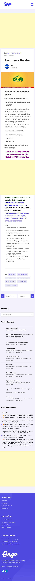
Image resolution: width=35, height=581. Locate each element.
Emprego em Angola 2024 (23, 278)
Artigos (7, 53)
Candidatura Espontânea (8, 522)
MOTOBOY (5, 412)
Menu (32, 4)
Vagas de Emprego (7, 505)
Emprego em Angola (10, 278)
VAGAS (16, 202)
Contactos (4, 503)
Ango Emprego (12, 274)
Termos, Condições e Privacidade (11, 544)
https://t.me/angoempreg (19, 205)
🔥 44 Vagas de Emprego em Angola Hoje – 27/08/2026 (17, 415)
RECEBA (7, 202)
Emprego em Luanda (10, 281)
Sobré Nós (4, 500)
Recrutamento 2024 (22, 281)
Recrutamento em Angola (11, 285)
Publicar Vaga (5, 508)
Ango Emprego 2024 (22, 274)
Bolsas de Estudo (6, 525)
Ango (12, 65)
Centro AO (9, 579)
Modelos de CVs (6, 527)
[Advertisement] (17, 30)
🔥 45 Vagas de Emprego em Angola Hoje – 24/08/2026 (17, 439)
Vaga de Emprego (16, 53)
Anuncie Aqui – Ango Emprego (10, 539)
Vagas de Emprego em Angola (10, 541)
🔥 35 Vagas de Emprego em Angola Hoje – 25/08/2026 (17, 424)
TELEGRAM (8, 205)
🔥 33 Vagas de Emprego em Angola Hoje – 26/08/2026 (17, 417)
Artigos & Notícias (7, 520)
